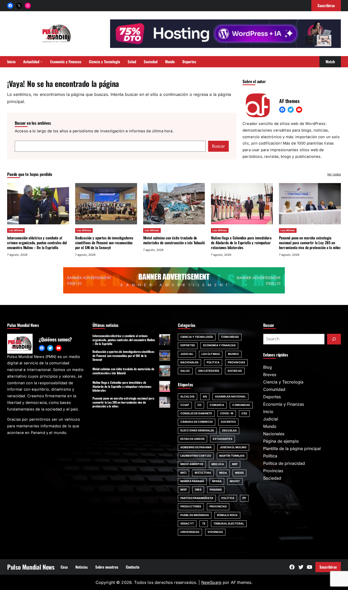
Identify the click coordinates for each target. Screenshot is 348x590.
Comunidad (230, 337)
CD (199, 405)
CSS (244, 413)
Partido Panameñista (196, 498)
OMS (198, 489)
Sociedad (234, 371)
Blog (267, 367)
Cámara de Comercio (196, 422)
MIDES (239, 472)
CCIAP (184, 405)
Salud (185, 371)
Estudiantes (222, 439)
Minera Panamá (192, 481)
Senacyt (187, 523)
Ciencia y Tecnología (196, 337)
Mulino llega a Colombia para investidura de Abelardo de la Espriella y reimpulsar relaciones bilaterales (241, 242)
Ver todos (334, 174)
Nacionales (189, 362)
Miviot (235, 481)
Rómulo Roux (227, 515)
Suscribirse (328, 567)
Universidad (189, 532)
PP (244, 498)
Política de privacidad (284, 463)
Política (213, 362)
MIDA (223, 472)
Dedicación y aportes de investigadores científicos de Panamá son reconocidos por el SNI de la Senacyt (104, 242)
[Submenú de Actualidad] (41, 61)
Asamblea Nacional (230, 396)
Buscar (218, 146)
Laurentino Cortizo (195, 455)
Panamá (216, 489)
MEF (235, 464)
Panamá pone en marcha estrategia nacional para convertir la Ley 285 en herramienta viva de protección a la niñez (310, 242)
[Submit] (334, 339)
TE (203, 523)
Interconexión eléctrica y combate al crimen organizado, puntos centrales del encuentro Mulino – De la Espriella (37, 242)
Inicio (268, 411)
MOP (183, 489)
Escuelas (229, 430)
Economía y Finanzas (219, 345)
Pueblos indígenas (194, 515)
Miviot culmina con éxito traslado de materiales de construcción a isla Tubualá (174, 240)
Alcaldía (187, 396)
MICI (183, 472)
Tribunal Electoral (228, 523)
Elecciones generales (197, 430)
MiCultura (203, 472)
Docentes (228, 422)
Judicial (186, 354)
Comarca (217, 405)
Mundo (233, 354)
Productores (190, 506)
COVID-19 (226, 413)
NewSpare (211, 582)
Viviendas (215, 532)
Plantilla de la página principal (292, 448)
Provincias (236, 362)
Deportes (187, 345)
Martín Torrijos (232, 455)
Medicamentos (191, 464)
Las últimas (16, 230)
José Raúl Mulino (233, 447)
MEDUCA (217, 464)
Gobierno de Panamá (196, 447)
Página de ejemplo (281, 441)
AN (205, 396)
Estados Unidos (192, 439)
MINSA (217, 481)
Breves (269, 374)
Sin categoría (208, 371)
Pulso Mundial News (31, 566)
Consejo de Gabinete (196, 413)
